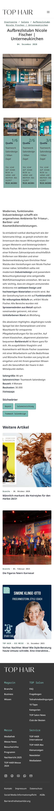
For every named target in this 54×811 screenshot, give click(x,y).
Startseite (10, 22)
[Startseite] (18, 12)
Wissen (7, 699)
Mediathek (9, 736)
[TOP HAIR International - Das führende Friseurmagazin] (19, 669)
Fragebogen (35, 694)
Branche (8, 688)
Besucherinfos (11, 746)
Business (8, 694)
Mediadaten (35, 760)
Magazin (9, 682)
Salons (25, 22)
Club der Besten (37, 720)
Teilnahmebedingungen (41, 699)
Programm (9, 752)
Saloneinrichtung (25, 406)
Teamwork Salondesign (15, 413)
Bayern (8, 406)
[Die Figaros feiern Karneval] (27, 537)
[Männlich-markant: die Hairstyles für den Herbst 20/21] (27, 460)
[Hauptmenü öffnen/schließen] (48, 12)
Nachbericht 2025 (13, 757)
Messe (8, 730)
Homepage (9, 391)
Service (34, 730)
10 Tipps (33, 704)
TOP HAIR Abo (36, 744)
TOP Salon (36, 682)
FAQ (31, 688)
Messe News (10, 741)
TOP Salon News (37, 715)
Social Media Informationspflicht (20, 794)
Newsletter (34, 755)
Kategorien (34, 709)
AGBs (42, 794)
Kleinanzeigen (36, 750)
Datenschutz (36, 788)
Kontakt (8, 788)
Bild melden (11, 183)
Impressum (21, 788)
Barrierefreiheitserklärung (17, 801)
